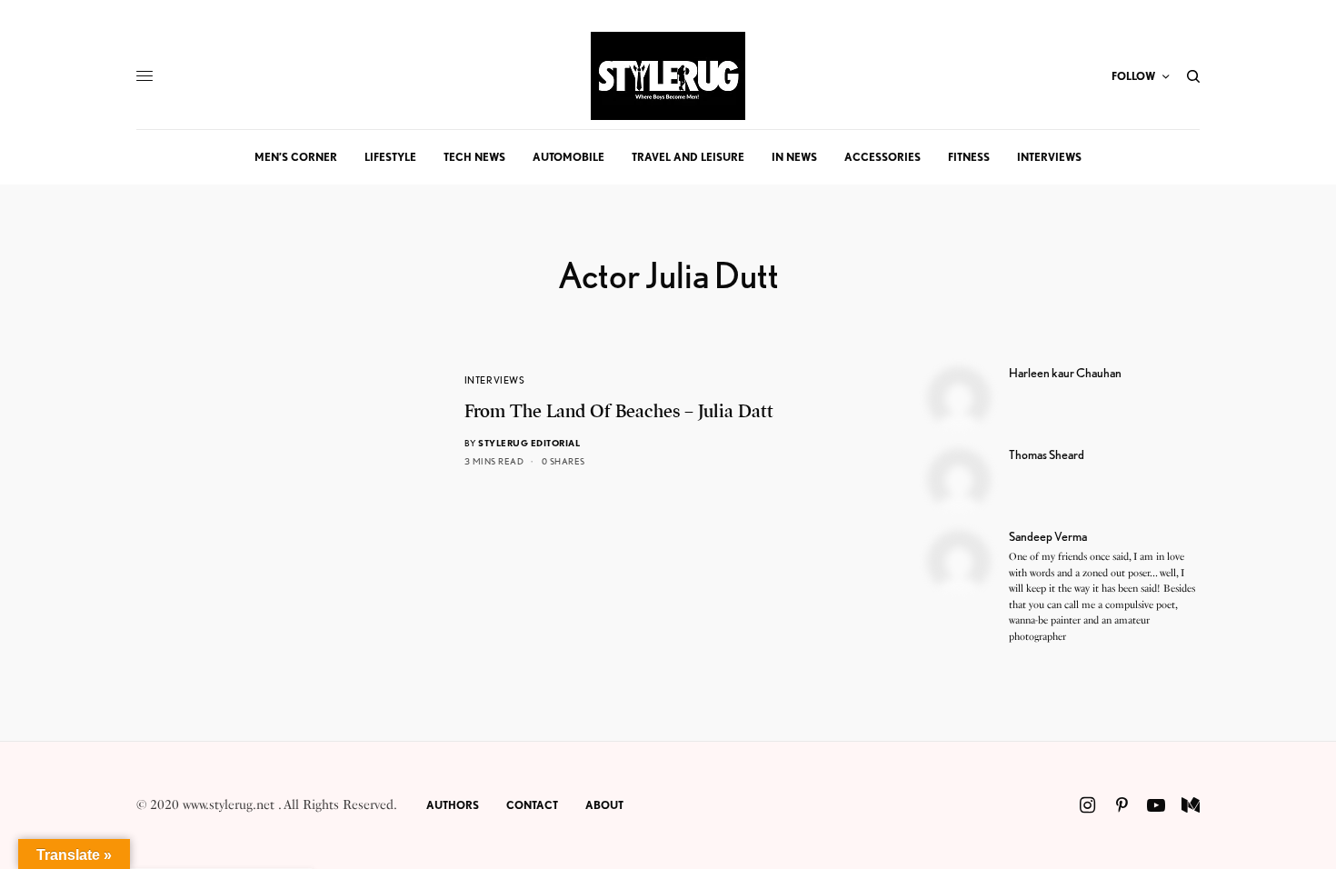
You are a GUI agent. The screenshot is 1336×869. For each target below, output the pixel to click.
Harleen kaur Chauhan (1065, 372)
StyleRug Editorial (529, 442)
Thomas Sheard (1046, 454)
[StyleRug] (668, 76)
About (604, 805)
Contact (532, 805)
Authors (452, 805)
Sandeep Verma (1048, 536)
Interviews (494, 380)
